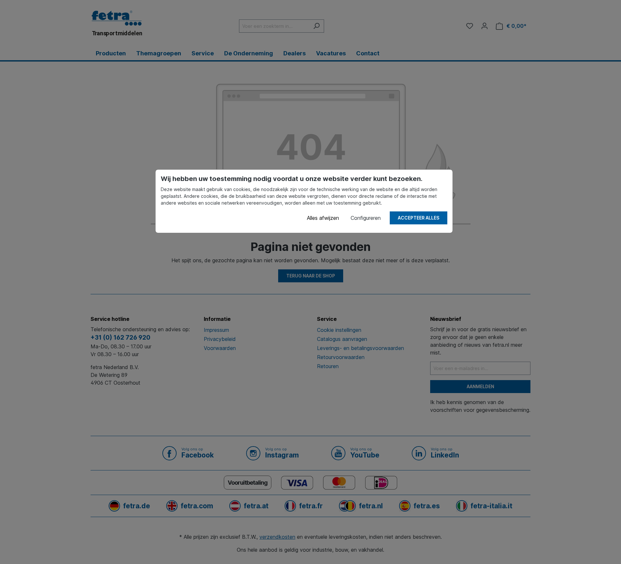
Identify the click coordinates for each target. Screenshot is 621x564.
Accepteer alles (418, 217)
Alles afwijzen (323, 218)
